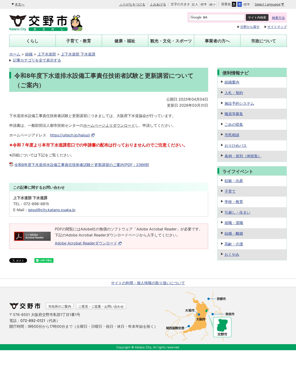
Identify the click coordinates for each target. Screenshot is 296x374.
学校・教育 (234, 201)
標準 (203, 4)
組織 (29, 54)
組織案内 (232, 82)
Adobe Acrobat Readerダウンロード (86, 243)
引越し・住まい (237, 212)
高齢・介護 (234, 244)
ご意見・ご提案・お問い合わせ (101, 306)
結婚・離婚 (234, 233)
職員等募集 (234, 113)
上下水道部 (46, 54)
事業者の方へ (217, 40)
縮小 (212, 4)
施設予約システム (239, 103)
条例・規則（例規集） (243, 156)
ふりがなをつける (132, 4)
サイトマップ (277, 27)
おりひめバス (236, 145)
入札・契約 (234, 92)
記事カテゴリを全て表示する (37, 60)
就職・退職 (234, 222)
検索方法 (278, 18)
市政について (263, 40)
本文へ (20, 4)
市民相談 (232, 135)
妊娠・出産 (234, 180)
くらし (32, 40)
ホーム (14, 54)
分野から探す (250, 27)
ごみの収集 (234, 124)
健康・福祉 (124, 40)
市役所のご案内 (59, 306)
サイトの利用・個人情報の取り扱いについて (148, 283)
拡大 (195, 4)
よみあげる (158, 4)
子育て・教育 (78, 40)
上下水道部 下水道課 (78, 54)
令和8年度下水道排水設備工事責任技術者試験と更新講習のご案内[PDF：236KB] (81, 164)
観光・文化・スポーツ (171, 40)
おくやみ (232, 254)
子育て (230, 191)
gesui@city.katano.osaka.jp (51, 209)
